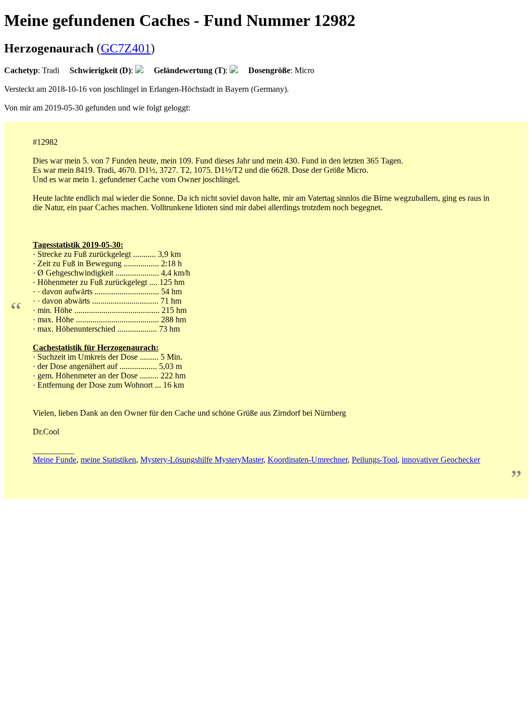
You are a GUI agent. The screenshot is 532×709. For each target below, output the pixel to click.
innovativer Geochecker (441, 459)
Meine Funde (54, 459)
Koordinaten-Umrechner (308, 459)
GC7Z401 (126, 48)
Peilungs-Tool (374, 459)
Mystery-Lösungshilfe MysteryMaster (201, 459)
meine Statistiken (108, 459)
